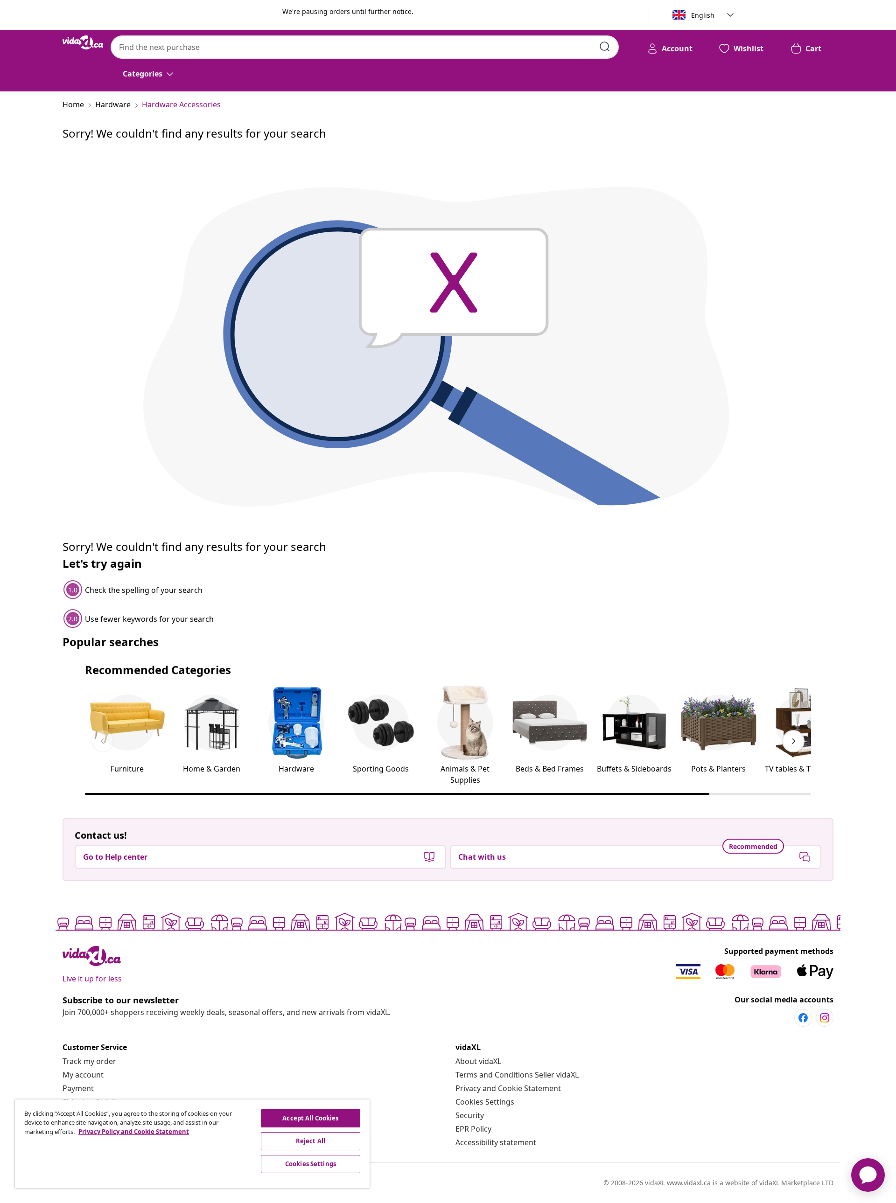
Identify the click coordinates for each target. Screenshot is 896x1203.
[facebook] (803, 1017)
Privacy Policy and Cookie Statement (133, 1131)
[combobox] (365, 47)
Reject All (310, 1141)
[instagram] (824, 1017)
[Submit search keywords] (604, 46)
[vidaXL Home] (83, 42)
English (702, 15)
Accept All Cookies (310, 1118)
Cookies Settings (484, 1102)
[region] (192, 1143)
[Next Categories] (793, 741)
